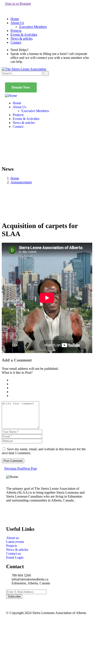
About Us (17, 23)
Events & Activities (23, 34)
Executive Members (33, 27)
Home (14, 19)
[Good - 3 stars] (14, 388)
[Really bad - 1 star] (11, 380)
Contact (15, 42)
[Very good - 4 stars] (15, 392)
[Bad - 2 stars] (13, 384)
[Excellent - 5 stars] (17, 396)
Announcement (21, 182)
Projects (15, 30)
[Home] (11, 95)
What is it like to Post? (17, 372)
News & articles (21, 38)
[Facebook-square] (23, 515)
